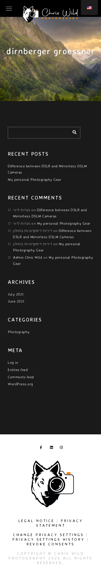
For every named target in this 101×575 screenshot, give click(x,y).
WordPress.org (20, 384)
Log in (13, 362)
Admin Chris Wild (27, 257)
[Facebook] (42, 448)
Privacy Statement (59, 523)
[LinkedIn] (52, 448)
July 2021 (16, 294)
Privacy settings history (48, 539)
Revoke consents (50, 544)
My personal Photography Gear (34, 179)
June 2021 (16, 301)
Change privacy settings (48, 534)
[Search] (72, 131)
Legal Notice (36, 520)
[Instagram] (62, 448)
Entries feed (18, 369)
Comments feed (21, 377)
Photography (19, 332)
